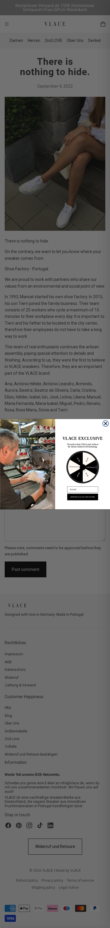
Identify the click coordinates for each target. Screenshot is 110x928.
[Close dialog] (105, 423)
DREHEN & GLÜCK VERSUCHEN (82, 497)
